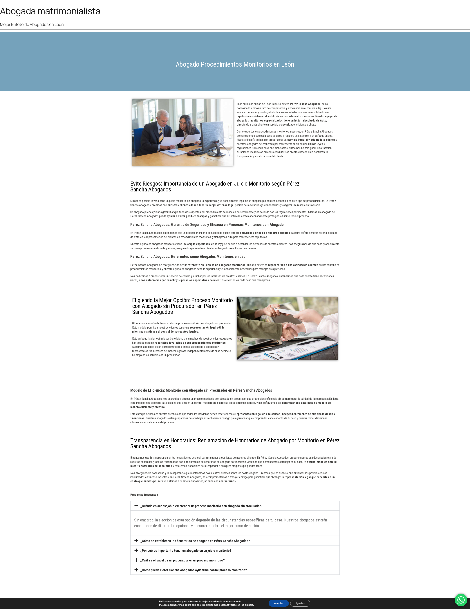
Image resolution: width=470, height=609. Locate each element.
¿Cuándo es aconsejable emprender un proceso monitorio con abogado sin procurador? (201, 506)
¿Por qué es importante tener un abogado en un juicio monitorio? (185, 550)
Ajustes (300, 603)
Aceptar (278, 603)
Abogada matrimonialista (50, 11)
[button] (235, 505)
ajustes (249, 605)
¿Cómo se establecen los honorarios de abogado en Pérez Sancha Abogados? (195, 541)
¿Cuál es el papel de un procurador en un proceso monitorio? (182, 560)
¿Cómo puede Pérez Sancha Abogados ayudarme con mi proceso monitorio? (193, 570)
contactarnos (227, 481)
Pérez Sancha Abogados (305, 104)
